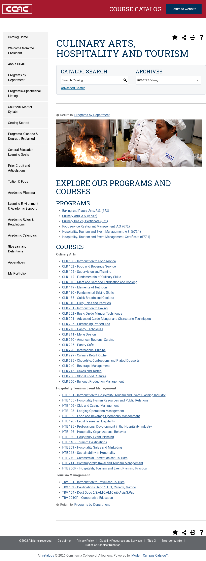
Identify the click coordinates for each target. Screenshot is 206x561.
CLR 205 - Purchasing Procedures (86, 324)
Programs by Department (17, 77)
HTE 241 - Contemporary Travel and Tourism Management (102, 463)
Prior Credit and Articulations (19, 168)
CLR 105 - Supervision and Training (86, 272)
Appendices (16, 262)
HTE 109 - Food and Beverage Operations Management (101, 416)
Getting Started (18, 123)
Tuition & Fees (18, 181)
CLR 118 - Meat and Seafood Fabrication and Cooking (99, 282)
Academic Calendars (22, 235)
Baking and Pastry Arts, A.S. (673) (85, 211)
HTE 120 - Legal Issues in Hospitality (88, 421)
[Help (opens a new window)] (201, 37)
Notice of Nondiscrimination (103, 545)
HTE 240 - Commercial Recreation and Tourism (95, 458)
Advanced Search (73, 88)
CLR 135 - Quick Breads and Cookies (88, 298)
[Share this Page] (183, 37)
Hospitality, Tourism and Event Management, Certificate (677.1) (106, 237)
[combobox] (168, 80)
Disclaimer (64, 540)
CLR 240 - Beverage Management (86, 366)
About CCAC (16, 64)
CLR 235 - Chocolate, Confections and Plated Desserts (101, 360)
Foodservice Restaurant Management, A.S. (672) (96, 226)
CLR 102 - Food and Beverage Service (89, 266)
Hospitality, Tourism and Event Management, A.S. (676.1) (101, 232)
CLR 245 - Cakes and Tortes (82, 371)
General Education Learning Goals (20, 152)
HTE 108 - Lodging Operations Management (93, 411)
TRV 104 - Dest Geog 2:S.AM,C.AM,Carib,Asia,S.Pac (98, 492)
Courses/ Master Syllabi (20, 109)
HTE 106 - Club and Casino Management (90, 406)
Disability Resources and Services (121, 540)
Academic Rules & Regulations (21, 222)
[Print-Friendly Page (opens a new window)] (192, 37)
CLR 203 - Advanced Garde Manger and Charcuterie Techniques (106, 319)
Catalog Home (18, 37)
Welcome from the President (21, 50)
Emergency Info (172, 540)
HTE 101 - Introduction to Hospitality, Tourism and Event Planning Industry (114, 395)
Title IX (151, 540)
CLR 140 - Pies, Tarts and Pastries (86, 303)
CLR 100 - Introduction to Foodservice (89, 261)
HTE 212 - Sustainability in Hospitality (88, 453)
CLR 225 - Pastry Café (78, 345)
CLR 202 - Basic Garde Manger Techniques (92, 313)
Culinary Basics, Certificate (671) (85, 221)
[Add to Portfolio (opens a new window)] (175, 37)
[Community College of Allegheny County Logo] (17, 9)
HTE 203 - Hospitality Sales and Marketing (92, 447)
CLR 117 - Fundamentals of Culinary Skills (91, 277)
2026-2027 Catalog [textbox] (148, 80)
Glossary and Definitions (17, 249)
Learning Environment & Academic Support (23, 206)
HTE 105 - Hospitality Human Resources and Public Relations (105, 400)
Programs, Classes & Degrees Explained (23, 136)
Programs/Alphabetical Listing (24, 93)
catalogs (48, 555)
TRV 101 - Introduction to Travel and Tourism (93, 482)
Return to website (183, 9)
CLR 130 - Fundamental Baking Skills (88, 292)
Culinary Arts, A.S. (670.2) (79, 216)
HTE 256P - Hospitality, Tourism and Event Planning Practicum (105, 468)
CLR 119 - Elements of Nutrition (84, 287)
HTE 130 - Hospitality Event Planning (88, 437)
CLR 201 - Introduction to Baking (85, 308)
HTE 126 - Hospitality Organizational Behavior (94, 432)
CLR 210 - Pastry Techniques (82, 329)
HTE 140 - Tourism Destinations (84, 442)
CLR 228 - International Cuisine (84, 350)
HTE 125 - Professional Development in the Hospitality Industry (107, 426)
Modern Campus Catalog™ (149, 555)
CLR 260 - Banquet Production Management (93, 381)
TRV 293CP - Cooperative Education (87, 498)
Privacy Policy (85, 540)
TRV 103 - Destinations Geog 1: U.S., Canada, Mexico (99, 487)
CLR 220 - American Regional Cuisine (88, 340)
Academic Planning (21, 193)
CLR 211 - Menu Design (79, 334)
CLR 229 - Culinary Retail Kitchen (85, 355)
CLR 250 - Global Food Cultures (84, 376)
